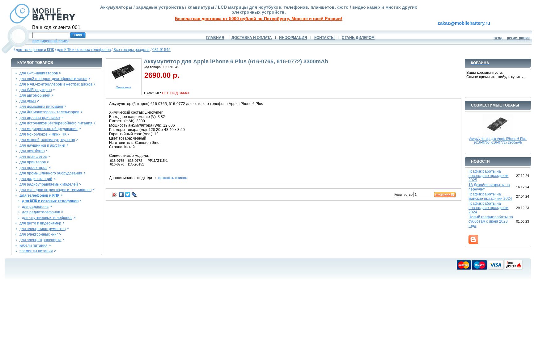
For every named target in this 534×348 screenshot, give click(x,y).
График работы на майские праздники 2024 (490, 196)
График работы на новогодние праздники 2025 (488, 175)
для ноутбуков (31, 151)
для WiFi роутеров (35, 90)
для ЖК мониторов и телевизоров (49, 112)
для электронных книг (38, 234)
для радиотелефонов (41, 212)
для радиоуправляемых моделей (48, 184)
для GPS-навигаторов (38, 73)
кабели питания (33, 245)
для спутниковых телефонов (47, 218)
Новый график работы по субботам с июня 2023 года (490, 221)
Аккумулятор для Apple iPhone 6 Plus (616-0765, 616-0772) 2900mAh (498, 140)
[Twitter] (128, 195)
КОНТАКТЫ (324, 38)
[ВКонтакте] (121, 195)
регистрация (518, 38)
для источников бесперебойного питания (55, 123)
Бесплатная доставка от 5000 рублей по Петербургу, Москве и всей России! (258, 18)
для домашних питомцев (41, 106)
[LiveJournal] (134, 195)
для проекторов (33, 168)
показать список (172, 178)
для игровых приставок (39, 117)
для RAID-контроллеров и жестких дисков (55, 84)
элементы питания (36, 251)
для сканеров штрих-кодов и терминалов (55, 190)
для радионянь (35, 206)
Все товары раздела (131, 50)
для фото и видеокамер (40, 223)
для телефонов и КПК (35, 50)
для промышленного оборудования (50, 173)
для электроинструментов (42, 229)
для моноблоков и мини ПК (42, 134)
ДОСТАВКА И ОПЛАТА (251, 38)
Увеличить (123, 87)
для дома (27, 101)
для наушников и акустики (42, 145)
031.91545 (161, 50)
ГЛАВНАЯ (215, 38)
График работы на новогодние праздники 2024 (488, 207)
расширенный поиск (50, 41)
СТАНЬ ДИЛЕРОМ (358, 38)
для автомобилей (34, 95)
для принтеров (32, 162)
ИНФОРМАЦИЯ (293, 38)
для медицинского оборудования (48, 129)
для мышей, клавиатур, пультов (47, 140)
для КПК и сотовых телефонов (84, 50)
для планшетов (33, 156)
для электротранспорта (40, 240)
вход (498, 38)
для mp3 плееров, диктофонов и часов (53, 79)
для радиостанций (35, 179)
